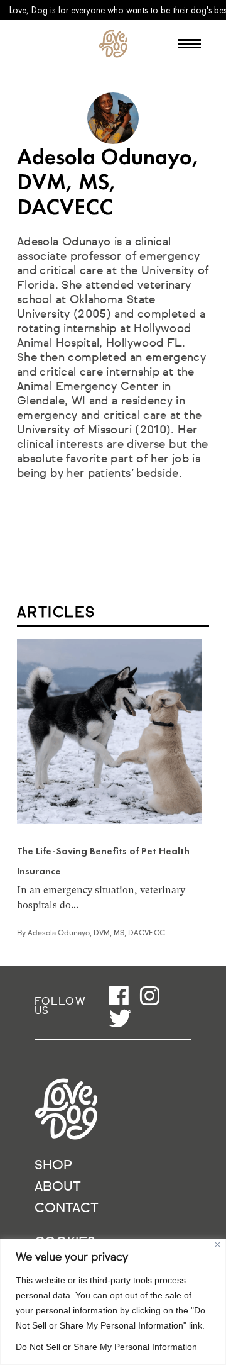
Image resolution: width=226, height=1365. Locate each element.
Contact (67, 1208)
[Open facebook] (119, 995)
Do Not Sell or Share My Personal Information (106, 1347)
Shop (53, 1166)
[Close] (217, 1244)
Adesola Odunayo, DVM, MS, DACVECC (96, 933)
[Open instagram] (149, 995)
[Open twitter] (120, 1018)
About (58, 1187)
